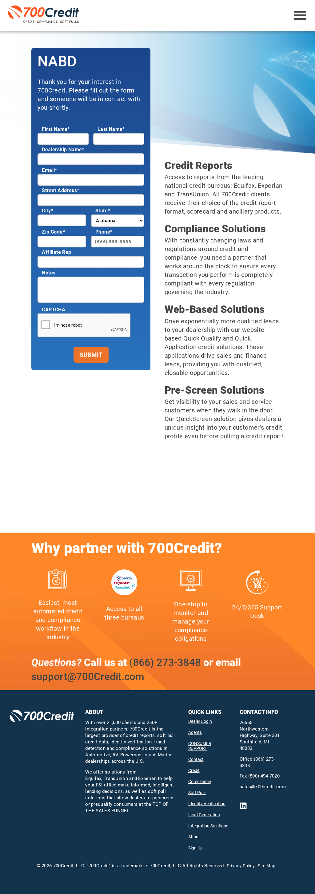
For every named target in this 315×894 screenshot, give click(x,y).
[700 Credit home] (45, 15)
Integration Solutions (208, 825)
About (194, 836)
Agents (195, 732)
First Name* (56, 129)
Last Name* (111, 129)
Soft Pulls (197, 792)
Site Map (266, 865)
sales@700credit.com (263, 787)
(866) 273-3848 (165, 662)
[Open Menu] (300, 15)
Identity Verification (206, 803)
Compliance (199, 781)
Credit (194, 770)
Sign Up (195, 847)
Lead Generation (204, 814)
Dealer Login (200, 721)
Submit (91, 354)
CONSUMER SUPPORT (199, 746)
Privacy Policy (241, 865)
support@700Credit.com (87, 677)
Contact (196, 759)
